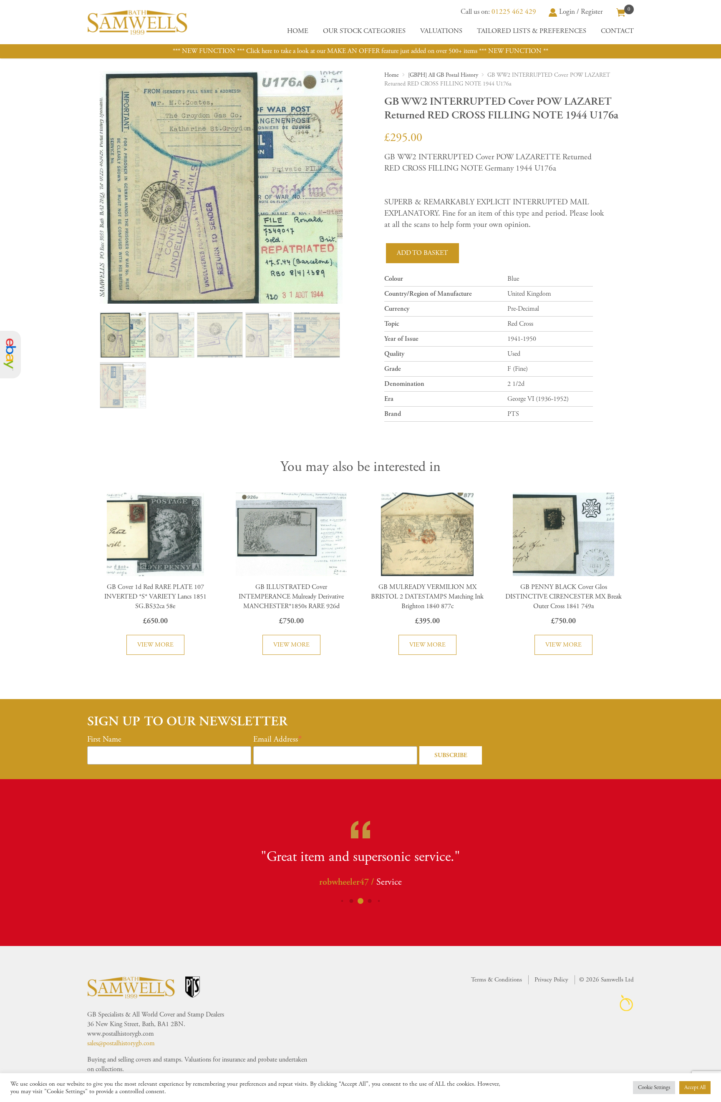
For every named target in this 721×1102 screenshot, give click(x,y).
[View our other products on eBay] (10, 355)
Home (297, 31)
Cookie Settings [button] (654, 1087)
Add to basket (422, 253)
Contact (617, 31)
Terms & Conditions (496, 980)
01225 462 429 (514, 11)
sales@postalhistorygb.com (121, 1043)
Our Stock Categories (364, 31)
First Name (104, 740)
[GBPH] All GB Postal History (443, 75)
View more (155, 645)
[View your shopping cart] (620, 11)
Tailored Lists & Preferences (531, 31)
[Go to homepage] (137, 22)
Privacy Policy (551, 980)
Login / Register (581, 11)
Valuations (441, 31)
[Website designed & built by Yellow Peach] (626, 1003)
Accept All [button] (695, 1087)
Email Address (275, 740)
